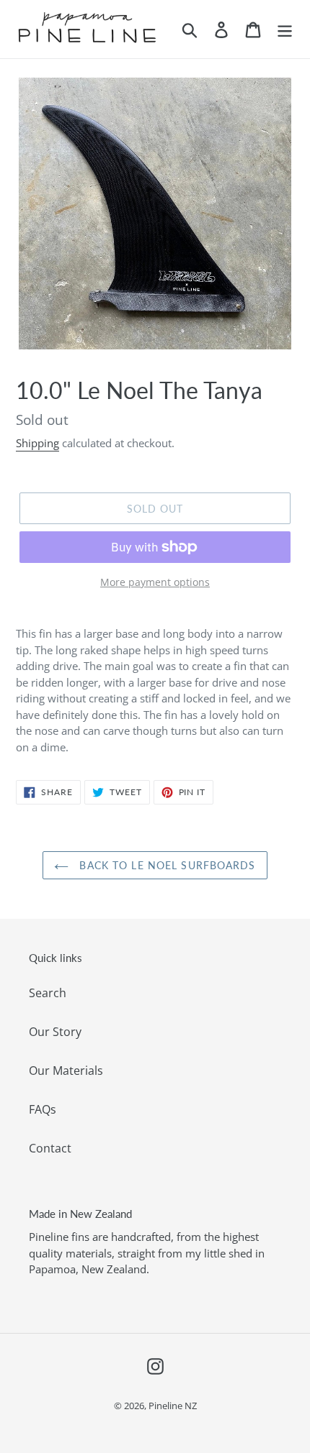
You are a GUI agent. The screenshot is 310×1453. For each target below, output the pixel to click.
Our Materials (66, 1070)
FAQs (42, 1109)
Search (47, 993)
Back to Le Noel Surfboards (165, 865)
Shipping (37, 443)
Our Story (55, 1032)
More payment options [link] (155, 582)
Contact (50, 1148)
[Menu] (285, 29)
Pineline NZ (173, 1405)
